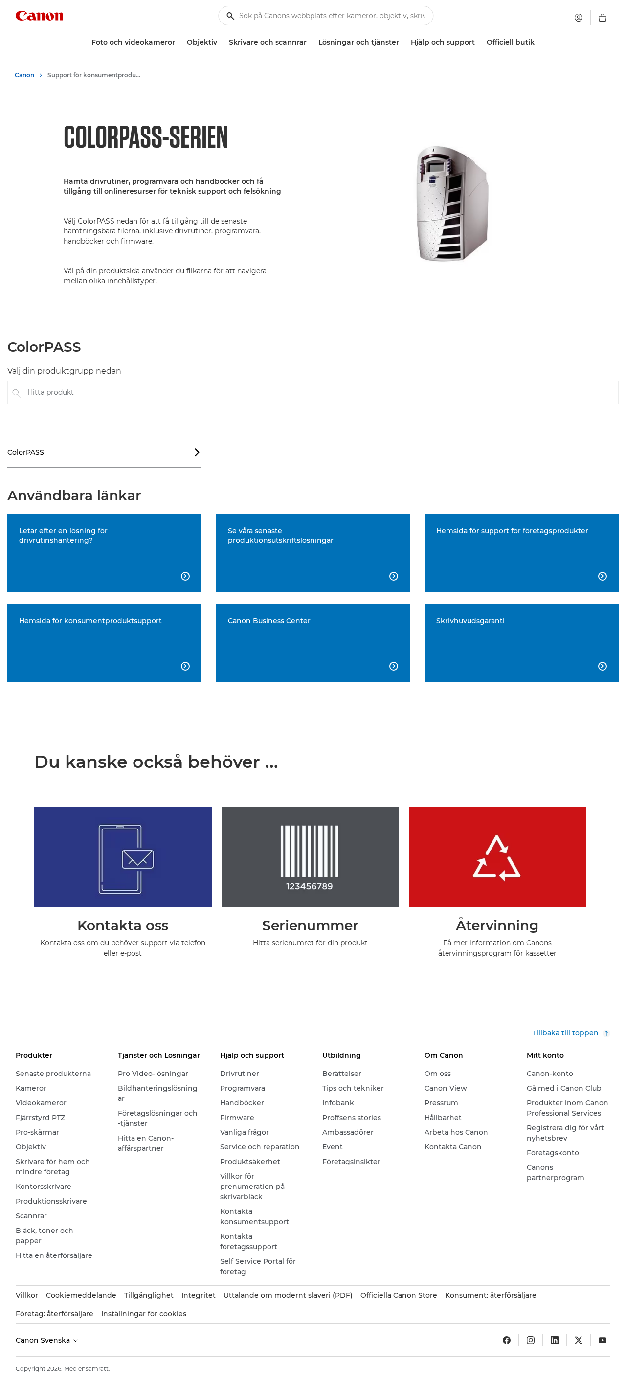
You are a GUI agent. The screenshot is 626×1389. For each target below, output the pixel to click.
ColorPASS (104, 452)
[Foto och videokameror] (179, 42)
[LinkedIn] (555, 1340)
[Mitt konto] (578, 17)
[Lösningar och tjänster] (403, 42)
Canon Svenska (44, 1340)
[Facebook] (507, 1340)
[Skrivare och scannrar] (310, 42)
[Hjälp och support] (479, 42)
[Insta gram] (531, 1340)
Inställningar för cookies (143, 1313)
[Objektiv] (221, 42)
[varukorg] (602, 17)
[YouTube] (602, 1340)
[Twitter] (578, 1340)
